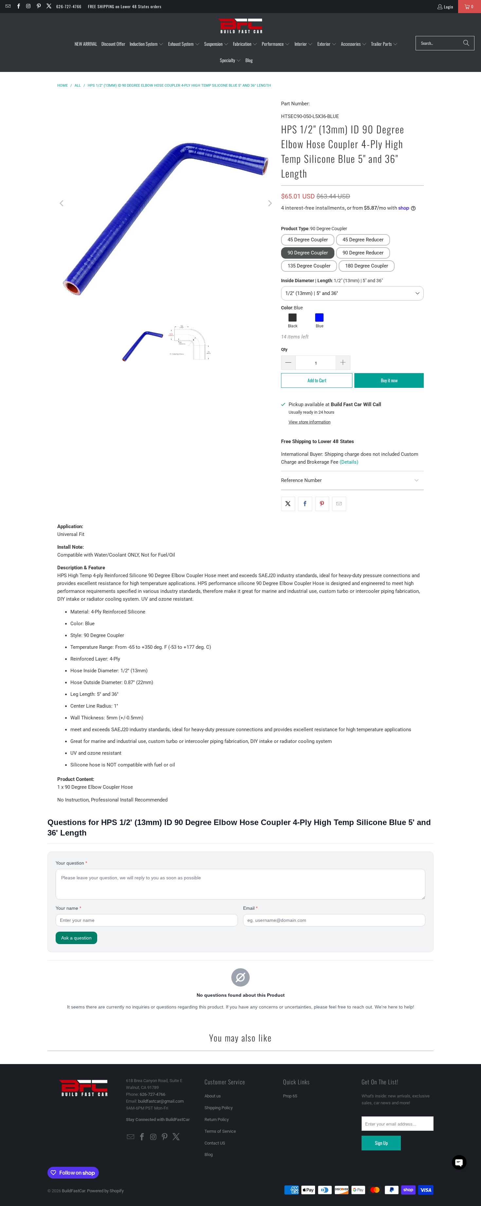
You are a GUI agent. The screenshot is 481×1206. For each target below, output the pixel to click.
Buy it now (389, 380)
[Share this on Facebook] (305, 504)
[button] (147, 44)
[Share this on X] (288, 504)
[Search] (466, 43)
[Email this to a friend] (339, 504)
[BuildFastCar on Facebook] (18, 6)
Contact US (215, 1143)
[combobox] (445, 43)
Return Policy (217, 1119)
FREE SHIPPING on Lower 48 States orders (124, 6)
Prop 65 (290, 1096)
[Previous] (62, 203)
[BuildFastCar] (240, 26)
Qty (284, 349)
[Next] (269, 203)
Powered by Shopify (105, 1190)
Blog (209, 1154)
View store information (309, 422)
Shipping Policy (219, 1107)
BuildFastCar (73, 1190)
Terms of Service (220, 1131)
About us (213, 1096)
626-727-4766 (68, 6)
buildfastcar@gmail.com (161, 1101)
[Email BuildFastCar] (7, 6)
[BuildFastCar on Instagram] (28, 6)
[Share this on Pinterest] (322, 504)
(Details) (349, 462)
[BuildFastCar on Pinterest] (38, 6)
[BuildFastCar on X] (48, 6)
